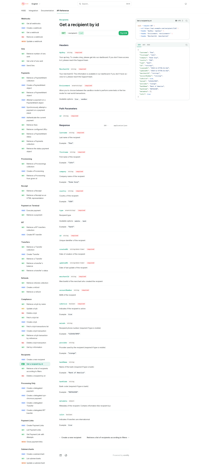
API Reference (63, 11)
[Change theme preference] (186, 4)
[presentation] (36, 242)
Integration (33, 11)
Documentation (47, 11)
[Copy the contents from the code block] (186, 20)
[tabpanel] (162, 73)
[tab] (139, 44)
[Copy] (115, 33)
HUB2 (23, 11)
